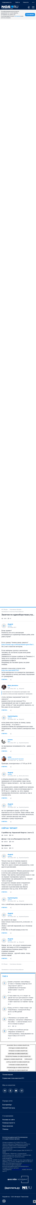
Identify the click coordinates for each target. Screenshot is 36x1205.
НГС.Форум (5, 609)
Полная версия (7, 1074)
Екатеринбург (7, 1105)
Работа (17, 2)
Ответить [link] (4, 679)
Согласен (30, 15)
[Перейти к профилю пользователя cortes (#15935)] (4, 758)
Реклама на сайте (8, 1120)
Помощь (5, 1129)
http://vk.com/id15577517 (10, 670)
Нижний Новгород (8, 1108)
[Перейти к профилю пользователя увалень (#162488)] (4, 741)
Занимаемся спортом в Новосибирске (13, 611)
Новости (25, 2)
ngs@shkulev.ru (26, 1164)
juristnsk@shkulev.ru (25, 1168)
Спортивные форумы (15, 609)
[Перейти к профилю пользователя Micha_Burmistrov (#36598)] (4, 687)
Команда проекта (8, 1123)
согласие (17, 16)
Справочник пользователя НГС (13, 1078)
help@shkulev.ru (17, 1169)
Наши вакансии (7, 1126)
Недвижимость (7, 2)
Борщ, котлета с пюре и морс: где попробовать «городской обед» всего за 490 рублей (20, 1010)
